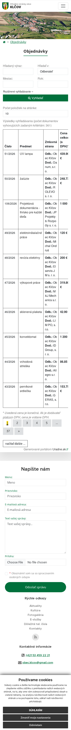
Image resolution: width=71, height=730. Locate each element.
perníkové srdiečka (26, 388)
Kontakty (35, 628)
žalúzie (24, 178)
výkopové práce (30, 282)
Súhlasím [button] (35, 710)
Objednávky (18, 42)
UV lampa (26, 154)
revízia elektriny (30, 258)
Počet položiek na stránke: (20, 108)
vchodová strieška (26, 363)
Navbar (9, 5)
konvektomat (28, 337)
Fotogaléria (36, 615)
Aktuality (35, 605)
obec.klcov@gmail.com (37, 662)
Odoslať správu (35, 587)
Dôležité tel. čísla (35, 624)
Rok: (41, 78)
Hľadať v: (43, 66)
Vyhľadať (37, 98)
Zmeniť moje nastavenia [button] (35, 717)
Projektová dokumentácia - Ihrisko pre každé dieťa (31, 210)
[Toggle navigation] (63, 6)
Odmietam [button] (35, 725)
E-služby (35, 619)
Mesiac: (8, 78)
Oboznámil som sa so (31, 575)
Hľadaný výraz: (12, 66)
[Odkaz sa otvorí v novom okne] (35, 637)
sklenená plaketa (31, 312)
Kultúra (35, 610)
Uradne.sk (59, 449)
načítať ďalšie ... (15, 443)
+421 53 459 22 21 (37, 655)
